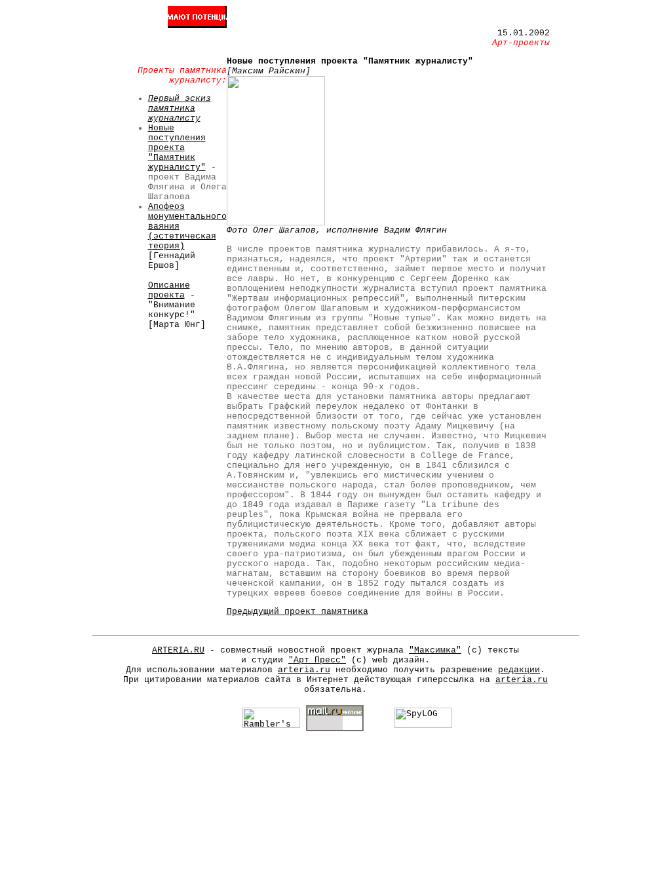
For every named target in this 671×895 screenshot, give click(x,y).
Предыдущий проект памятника (297, 612)
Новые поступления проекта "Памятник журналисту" (177, 147)
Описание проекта (169, 290)
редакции (519, 670)
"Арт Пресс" (317, 660)
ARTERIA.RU (178, 650)
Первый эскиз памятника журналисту (179, 108)
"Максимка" (435, 650)
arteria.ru (304, 670)
